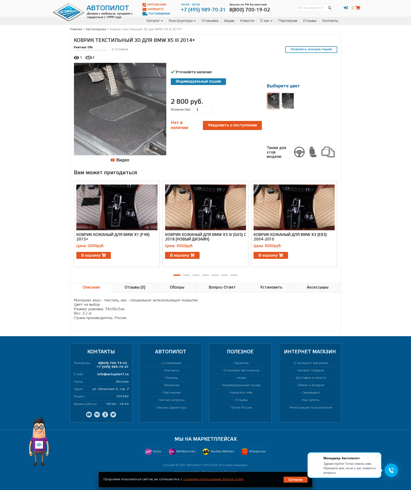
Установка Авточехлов (241, 370)
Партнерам (172, 392)
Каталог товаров (311, 370)
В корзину (91, 255)
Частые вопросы (172, 400)
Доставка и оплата (311, 378)
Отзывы (310, 21)
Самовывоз (311, 392)
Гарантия (241, 363)
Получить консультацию (311, 49)
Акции (229, 21)
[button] (177, 275)
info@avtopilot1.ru (113, 374)
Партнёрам (287, 21)
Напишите (156, 9)
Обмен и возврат (311, 385)
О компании (171, 363)
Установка (209, 21)
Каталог (153, 21)
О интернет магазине (311, 363)
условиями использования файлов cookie (213, 479)
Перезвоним (156, 5)
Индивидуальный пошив (198, 81)
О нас (264, 21)
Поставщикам (159, 14)
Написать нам (241, 392)
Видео (122, 160)
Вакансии (171, 385)
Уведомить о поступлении (232, 125)
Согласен (296, 479)
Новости (247, 21)
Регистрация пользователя (310, 407)
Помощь (171, 378)
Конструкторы (181, 21)
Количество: (181, 109)
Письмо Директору (172, 407)
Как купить (310, 400)
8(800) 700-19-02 (112, 363)
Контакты (330, 21)
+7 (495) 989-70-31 (113, 367)
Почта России (241, 407)
